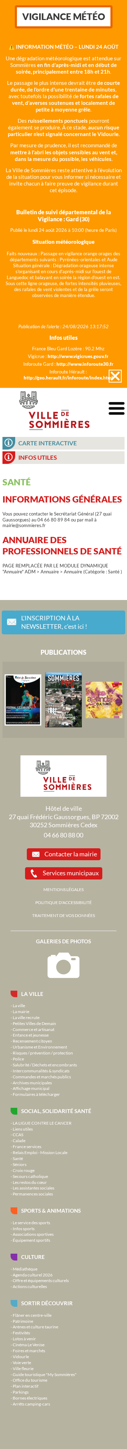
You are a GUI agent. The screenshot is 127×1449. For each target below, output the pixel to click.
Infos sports (24, 1228)
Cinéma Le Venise (28, 1344)
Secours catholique (30, 1176)
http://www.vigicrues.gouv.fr (78, 356)
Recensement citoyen (32, 1040)
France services (27, 1146)
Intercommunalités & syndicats (41, 1070)
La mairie (21, 1011)
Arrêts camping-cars (31, 1403)
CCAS (18, 1134)
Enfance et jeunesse (31, 1034)
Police (18, 1058)
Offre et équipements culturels (41, 1280)
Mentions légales (63, 889)
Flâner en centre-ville (32, 1315)
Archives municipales (32, 1082)
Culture (33, 1257)
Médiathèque (25, 1268)
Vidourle (21, 1356)
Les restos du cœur (30, 1182)
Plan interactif (25, 1385)
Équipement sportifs (31, 1240)
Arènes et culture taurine (35, 1326)
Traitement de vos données (63, 915)
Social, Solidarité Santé (56, 1111)
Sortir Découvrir (47, 1303)
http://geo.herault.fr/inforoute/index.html (68, 377)
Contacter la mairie (70, 854)
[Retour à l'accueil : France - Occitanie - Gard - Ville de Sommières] (54, 409)
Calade (19, 1140)
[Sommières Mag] (63, 699)
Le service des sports (31, 1222)
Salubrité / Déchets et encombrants (45, 1064)
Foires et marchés (29, 1350)
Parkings (21, 1391)
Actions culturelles (30, 1286)
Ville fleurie (23, 1368)
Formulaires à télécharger (36, 1094)
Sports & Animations (51, 1210)
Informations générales (62, 499)
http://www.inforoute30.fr (84, 364)
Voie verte (22, 1362)
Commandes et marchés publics (42, 1076)
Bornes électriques (30, 1397)
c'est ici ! (54, 622)
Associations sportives (33, 1234)
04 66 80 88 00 (63, 835)
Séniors (19, 1164)
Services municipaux (71, 873)
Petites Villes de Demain (34, 1023)
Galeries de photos (63, 941)
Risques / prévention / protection (43, 1052)
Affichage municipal (31, 1088)
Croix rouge (24, 1170)
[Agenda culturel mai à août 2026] (104, 700)
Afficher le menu (117, 409)
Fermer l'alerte (115, 376)
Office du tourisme (30, 1379)
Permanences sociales (33, 1193)
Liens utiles (23, 1128)
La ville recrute (26, 1017)
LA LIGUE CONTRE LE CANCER (42, 1122)
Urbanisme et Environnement (40, 1046)
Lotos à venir (24, 1338)
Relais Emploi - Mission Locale (40, 1152)
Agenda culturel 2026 (33, 1274)
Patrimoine (23, 1321)
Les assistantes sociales (33, 1187)
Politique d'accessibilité (63, 902)
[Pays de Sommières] (23, 700)
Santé (18, 1158)
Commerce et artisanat (33, 1029)
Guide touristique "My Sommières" (45, 1374)
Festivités (21, 1332)
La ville (32, 994)
